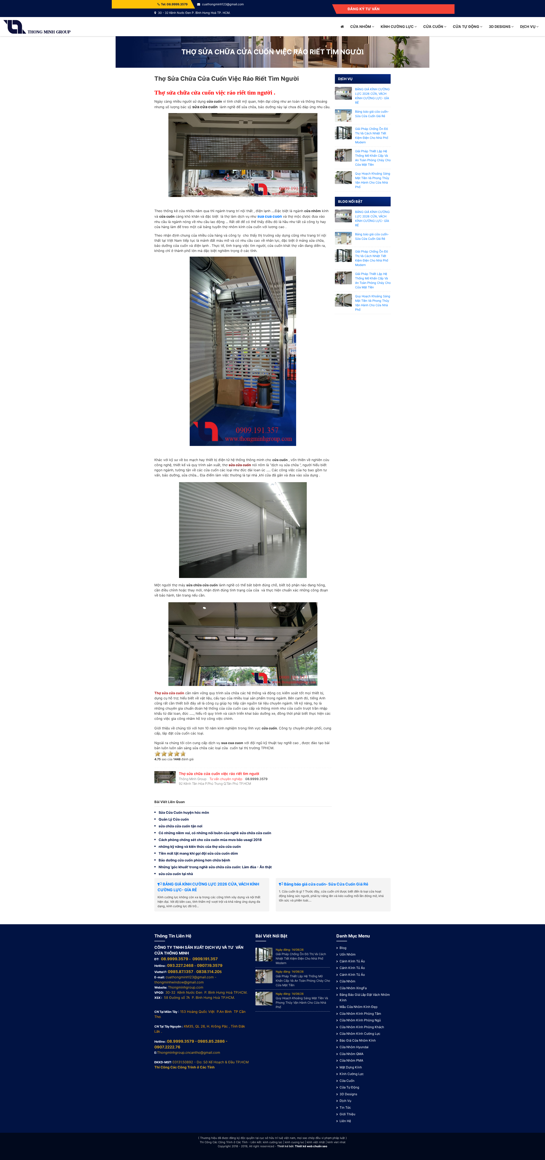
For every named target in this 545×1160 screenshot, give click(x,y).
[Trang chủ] (342, 26)
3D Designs (500, 26)
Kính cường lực (397, 26)
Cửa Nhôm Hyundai (354, 1047)
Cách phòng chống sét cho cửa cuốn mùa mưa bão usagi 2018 (210, 840)
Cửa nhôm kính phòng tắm (360, 1014)
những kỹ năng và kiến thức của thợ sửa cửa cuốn (200, 846)
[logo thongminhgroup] (36, 26)
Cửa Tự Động (466, 26)
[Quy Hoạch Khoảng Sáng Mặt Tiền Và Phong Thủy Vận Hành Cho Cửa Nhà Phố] (343, 177)
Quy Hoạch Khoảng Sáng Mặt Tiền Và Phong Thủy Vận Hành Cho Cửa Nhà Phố (302, 1002)
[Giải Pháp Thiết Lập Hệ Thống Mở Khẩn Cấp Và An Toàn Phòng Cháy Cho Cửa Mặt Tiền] (343, 155)
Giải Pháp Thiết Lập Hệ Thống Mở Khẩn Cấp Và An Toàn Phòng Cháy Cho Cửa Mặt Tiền (303, 980)
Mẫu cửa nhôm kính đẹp (358, 1007)
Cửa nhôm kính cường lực (360, 1034)
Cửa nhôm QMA (351, 1054)
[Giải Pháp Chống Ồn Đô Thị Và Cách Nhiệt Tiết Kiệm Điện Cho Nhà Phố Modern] (343, 132)
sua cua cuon (269, 216)
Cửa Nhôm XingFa (353, 988)
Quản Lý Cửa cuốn (174, 819)
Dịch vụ (528, 26)
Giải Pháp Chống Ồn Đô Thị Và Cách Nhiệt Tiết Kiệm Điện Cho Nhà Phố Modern (301, 958)
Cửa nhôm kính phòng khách (362, 1027)
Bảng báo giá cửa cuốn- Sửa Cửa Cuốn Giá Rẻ (325, 884)
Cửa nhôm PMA (351, 1060)
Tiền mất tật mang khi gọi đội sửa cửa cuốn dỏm (198, 853)
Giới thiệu (347, 1114)
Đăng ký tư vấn (364, 9)
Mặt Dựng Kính (351, 1067)
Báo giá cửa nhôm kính (358, 1040)
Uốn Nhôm (348, 954)
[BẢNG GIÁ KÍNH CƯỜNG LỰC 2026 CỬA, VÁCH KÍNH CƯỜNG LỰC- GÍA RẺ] (343, 93)
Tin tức (345, 1107)
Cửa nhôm (361, 26)
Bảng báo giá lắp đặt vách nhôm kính (365, 997)
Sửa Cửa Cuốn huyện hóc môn (184, 812)
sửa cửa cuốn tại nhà (176, 874)
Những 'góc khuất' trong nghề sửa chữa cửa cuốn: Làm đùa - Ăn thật (215, 867)
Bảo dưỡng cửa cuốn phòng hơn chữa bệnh (194, 860)
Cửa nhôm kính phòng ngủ (360, 1020)
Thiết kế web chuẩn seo (311, 1146)
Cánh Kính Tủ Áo (352, 961)
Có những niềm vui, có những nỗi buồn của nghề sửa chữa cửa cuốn (215, 833)
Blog (343, 948)
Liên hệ (345, 1121)
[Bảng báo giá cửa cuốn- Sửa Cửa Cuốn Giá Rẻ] (343, 115)
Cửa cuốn (433, 26)
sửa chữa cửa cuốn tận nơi (180, 826)
